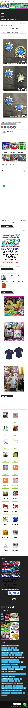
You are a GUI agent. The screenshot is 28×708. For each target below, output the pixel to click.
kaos (13, 647)
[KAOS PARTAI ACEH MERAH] (5, 506)
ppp (3, 685)
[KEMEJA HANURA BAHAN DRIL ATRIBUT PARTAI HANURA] (5, 493)
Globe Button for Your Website (9, 273)
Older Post (22, 220)
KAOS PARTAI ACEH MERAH (5, 510)
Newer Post (5, 220)
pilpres (3, 662)
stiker (3, 655)
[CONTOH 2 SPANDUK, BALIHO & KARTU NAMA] (15, 533)
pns (10, 681)
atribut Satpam (5, 674)
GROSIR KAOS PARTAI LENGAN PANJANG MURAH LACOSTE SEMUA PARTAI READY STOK (15, 523)
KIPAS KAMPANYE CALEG (5, 419)
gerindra (4, 657)
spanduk (14, 659)
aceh (21, 666)
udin (10, 676)
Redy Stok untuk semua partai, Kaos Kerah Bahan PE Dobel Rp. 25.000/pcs (15, 458)
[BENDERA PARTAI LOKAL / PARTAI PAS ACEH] (5, 428)
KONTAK (2, 16)
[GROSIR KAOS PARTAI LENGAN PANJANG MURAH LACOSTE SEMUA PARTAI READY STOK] (15, 519)
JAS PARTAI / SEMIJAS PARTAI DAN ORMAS (5, 537)
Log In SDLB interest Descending (5, 550)
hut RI (3, 695)
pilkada (3, 681)
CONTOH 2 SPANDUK (6, 678)
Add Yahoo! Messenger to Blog (13, 275)
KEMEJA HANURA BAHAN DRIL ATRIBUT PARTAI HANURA (5, 497)
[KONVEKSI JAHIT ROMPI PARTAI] (15, 428)
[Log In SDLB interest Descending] (5, 546)
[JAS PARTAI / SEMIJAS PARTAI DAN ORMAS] (5, 533)
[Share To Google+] (2, 127)
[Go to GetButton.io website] (25, 706)
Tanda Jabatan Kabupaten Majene (13, 152)
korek (18, 683)
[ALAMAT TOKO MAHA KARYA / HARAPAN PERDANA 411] (5, 519)
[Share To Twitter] (8, 127)
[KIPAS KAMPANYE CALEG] (5, 415)
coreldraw (17, 678)
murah (10, 690)
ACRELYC (18, 685)
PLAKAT (21, 688)
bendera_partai (5, 650)
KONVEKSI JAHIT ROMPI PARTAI (15, 432)
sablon (12, 664)
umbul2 (17, 690)
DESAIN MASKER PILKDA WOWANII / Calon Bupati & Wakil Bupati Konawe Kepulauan (5, 445)
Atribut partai (12, 645)
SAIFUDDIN (10, 131)
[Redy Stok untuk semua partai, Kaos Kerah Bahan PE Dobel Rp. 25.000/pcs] (15, 454)
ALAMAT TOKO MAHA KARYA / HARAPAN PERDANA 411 (5, 523)
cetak (14, 674)
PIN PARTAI (3, 13)
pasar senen (4, 659)
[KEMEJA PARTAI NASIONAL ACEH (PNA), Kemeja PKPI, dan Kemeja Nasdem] (5, 480)
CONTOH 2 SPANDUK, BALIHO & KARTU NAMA (15, 537)
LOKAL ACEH (4, 692)
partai (21, 674)
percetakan (17, 669)
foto (3, 671)
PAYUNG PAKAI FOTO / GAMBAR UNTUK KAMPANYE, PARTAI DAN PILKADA (15, 510)
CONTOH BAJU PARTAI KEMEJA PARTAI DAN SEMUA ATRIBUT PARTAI (15, 497)
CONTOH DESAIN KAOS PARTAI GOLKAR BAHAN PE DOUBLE (15, 445)
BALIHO (18, 652)
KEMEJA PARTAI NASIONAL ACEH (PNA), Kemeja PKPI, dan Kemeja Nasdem (5, 484)
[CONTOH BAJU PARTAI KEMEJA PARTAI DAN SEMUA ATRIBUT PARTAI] (15, 493)
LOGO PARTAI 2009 (5, 688)
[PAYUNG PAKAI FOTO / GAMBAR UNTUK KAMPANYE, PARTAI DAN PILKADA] (15, 506)
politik (3, 676)
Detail (5, 422)
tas (16, 681)
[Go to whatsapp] (25, 704)
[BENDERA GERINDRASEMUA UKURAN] (15, 415)
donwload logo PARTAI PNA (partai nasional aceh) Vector (15, 471)
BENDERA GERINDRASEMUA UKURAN (15, 419)
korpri (3, 690)
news (14, 650)
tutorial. (17, 655)
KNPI (11, 652)
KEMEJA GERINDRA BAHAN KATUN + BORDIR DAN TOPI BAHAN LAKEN (5, 471)
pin (17, 122)
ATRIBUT (3, 652)
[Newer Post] (3, 170)
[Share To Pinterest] (11, 127)
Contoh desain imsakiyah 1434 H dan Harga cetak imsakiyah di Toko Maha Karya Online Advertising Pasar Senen (15, 484)
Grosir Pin (13, 122)
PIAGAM (12, 692)
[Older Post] (25, 172)
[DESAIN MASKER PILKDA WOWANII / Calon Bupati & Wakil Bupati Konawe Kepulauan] (5, 441)
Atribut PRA (4, 683)
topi (10, 655)
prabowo (10, 685)
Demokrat (7, 122)
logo (9, 669)
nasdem (12, 657)
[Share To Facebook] (5, 127)
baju (3, 669)
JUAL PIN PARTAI (21, 162)
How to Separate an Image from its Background (12, 281)
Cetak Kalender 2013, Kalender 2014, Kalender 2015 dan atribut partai (15, 550)
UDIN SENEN (13, 124)
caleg (20, 657)
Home (2, 10)
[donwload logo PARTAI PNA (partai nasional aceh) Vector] (15, 467)
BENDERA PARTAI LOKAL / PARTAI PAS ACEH (5, 432)
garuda (20, 692)
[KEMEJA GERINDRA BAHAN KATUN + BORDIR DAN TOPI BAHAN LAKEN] (5, 467)
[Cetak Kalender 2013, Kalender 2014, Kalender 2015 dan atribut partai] (15, 546)
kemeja (3, 645)
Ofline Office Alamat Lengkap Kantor (8, 19)
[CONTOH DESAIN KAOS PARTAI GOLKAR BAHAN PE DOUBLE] (15, 441)
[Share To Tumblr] (14, 127)
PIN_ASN (7, 124)
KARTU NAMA (4, 666)
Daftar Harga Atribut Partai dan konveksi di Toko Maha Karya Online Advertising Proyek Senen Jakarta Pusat (5, 458)
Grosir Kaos (4, 647)
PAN (14, 688)
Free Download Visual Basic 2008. (14, 284)
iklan (12, 683)
